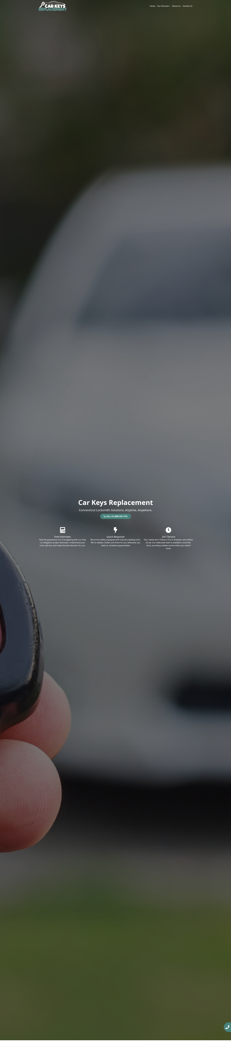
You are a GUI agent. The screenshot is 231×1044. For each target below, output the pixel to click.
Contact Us (187, 6)
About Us (176, 6)
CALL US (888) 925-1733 (116, 516)
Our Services (163, 6)
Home (152, 6)
